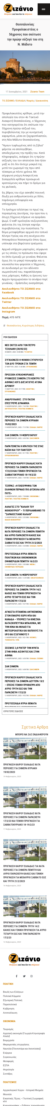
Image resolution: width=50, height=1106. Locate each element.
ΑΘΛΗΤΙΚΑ (30, 389)
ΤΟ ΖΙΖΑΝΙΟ (8, 100)
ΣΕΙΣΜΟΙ (40, 658)
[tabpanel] (25, 524)
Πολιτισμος (10, 1082)
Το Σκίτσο (28, 352)
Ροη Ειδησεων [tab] (10, 337)
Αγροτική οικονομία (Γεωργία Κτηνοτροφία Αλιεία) (24, 1035)
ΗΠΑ (17, 640)
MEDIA (32, 564)
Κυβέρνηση (8, 1008)
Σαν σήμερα (34, 438)
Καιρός (30, 100)
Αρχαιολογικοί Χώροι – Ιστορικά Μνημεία (23, 1090)
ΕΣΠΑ (6, 1065)
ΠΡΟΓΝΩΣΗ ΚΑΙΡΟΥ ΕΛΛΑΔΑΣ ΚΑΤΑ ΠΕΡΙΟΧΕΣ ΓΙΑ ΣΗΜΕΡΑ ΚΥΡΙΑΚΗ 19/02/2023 (23, 420)
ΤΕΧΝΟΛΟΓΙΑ (10, 640)
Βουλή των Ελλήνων (13, 992)
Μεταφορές (8, 1061)
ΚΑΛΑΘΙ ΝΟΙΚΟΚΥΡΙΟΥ (13, 520)
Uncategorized (37, 578)
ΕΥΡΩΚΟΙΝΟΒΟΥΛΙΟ (12, 456)
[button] (44, 9)
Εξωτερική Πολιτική (12, 1000)
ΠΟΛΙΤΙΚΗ (33, 406)
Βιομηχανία (8, 1040)
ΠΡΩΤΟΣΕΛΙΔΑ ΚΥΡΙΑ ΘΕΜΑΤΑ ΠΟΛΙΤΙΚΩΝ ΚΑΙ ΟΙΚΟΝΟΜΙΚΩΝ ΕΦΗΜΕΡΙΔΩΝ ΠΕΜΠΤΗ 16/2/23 (21, 557)
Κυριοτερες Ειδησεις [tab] (13, 711)
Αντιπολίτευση (11, 409)
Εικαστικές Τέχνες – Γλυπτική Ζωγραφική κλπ (23, 1100)
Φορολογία (8, 1069)
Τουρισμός (8, 1029)
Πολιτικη (8, 983)
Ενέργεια (7, 1053)
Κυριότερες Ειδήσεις (33, 325)
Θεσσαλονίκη (14, 325)
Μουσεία (7, 1094)
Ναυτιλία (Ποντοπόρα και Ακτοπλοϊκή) (22, 1048)
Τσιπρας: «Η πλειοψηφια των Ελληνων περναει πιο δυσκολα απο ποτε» (25, 489)
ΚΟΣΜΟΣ (33, 637)
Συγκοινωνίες (31, 367)
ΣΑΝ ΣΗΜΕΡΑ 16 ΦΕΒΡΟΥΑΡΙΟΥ (21, 574)
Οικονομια (9, 1021)
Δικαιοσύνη (42, 100)
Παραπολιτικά (10, 1004)
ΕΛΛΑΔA (20, 100)
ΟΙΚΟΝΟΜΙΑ (34, 496)
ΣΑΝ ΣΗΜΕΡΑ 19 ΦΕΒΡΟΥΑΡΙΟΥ (21, 435)
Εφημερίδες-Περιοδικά (14, 567)
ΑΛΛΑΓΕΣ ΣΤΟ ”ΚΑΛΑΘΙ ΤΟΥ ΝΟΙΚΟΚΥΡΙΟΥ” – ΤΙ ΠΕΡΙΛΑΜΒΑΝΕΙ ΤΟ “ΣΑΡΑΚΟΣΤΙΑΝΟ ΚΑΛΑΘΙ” (25, 510)
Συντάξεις (7, 1073)
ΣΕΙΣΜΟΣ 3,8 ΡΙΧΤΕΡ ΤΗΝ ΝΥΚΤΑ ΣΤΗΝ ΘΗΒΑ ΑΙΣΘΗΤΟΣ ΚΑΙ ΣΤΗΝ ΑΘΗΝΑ (22, 651)
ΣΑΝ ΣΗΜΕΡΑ (12, 666)
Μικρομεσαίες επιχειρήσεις (16, 1044)
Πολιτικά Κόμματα (25, 409)
